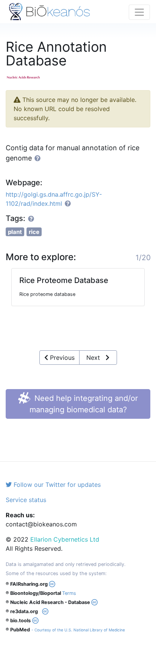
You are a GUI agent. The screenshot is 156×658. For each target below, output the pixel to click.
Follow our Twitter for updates (56, 484)
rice (34, 231)
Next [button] (96, 357)
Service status (26, 500)
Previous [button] (61, 357)
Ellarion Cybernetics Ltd (64, 539)
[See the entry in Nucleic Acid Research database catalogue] (26, 76)
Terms (69, 593)
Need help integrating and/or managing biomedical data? (84, 404)
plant (15, 231)
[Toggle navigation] (139, 12)
